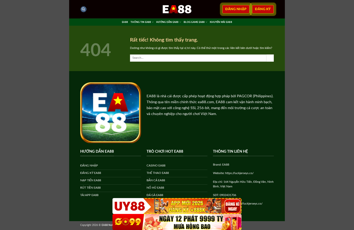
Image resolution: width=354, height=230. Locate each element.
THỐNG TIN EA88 (141, 22)
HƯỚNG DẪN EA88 (167, 22)
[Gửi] (270, 58)
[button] (83, 9)
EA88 (125, 22)
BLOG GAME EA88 (194, 22)
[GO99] (177, 222)
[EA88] (177, 9)
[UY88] (177, 206)
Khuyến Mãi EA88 (221, 22)
